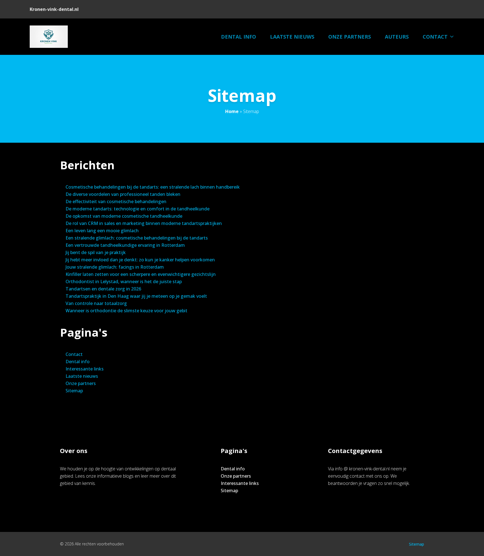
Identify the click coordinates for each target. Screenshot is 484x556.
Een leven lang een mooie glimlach (102, 230)
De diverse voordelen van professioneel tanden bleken (123, 194)
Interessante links (85, 369)
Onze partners (349, 36)
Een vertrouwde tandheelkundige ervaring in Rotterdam (125, 245)
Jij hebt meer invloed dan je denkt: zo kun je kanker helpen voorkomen (140, 260)
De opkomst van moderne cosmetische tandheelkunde (124, 216)
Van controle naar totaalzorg (96, 303)
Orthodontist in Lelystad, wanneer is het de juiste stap (124, 281)
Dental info (238, 36)
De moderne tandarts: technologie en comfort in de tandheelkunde (138, 209)
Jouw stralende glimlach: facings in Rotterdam (115, 267)
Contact (435, 36)
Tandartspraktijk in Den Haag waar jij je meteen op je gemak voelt (136, 296)
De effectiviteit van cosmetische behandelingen (116, 201)
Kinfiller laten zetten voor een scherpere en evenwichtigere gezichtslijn (141, 274)
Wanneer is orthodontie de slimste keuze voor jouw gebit (126, 311)
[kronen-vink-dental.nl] (49, 36)
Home (232, 111)
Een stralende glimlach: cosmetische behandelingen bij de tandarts (137, 238)
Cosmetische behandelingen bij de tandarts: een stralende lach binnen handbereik (153, 187)
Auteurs (397, 36)
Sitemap (74, 391)
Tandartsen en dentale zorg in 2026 (103, 289)
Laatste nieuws (292, 36)
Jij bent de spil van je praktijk (96, 252)
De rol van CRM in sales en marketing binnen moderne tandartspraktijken (144, 223)
